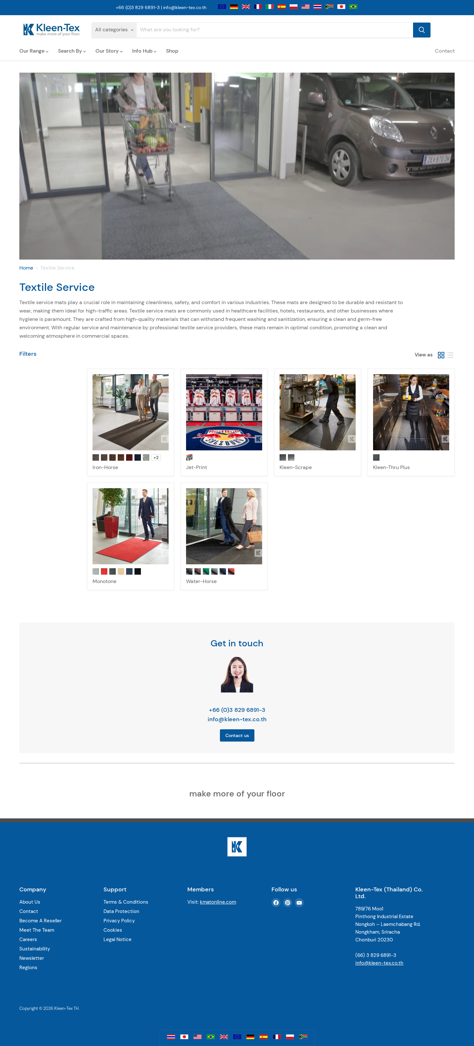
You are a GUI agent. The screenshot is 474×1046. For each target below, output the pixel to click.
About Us (29, 902)
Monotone (104, 581)
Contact (445, 50)
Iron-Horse (105, 467)
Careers (28, 939)
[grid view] (441, 355)
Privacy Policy (119, 921)
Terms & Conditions (126, 902)
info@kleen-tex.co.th (184, 7)
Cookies (113, 930)
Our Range (32, 50)
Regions (28, 967)
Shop (172, 50)
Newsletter (31, 958)
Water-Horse (201, 581)
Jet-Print (196, 467)
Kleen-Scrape (296, 467)
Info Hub (143, 50)
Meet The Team (36, 930)
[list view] (450, 355)
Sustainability (34, 949)
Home (26, 268)
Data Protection (121, 911)
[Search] (421, 30)
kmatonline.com (218, 902)
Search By (70, 50)
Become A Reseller (40, 921)
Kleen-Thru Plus (391, 467)
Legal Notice (118, 939)
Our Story (107, 50)
